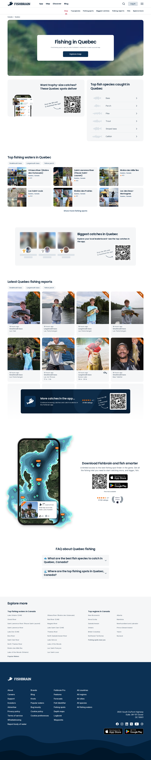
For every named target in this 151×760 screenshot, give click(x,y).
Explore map (75, 54)
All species (82, 703)
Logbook (58, 715)
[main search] (123, 3)
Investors (12, 703)
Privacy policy (14, 711)
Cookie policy (37, 711)
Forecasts (58, 699)
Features (57, 694)
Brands (34, 690)
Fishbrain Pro (59, 690)
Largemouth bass (33, 163)
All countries (82, 690)
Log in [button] (132, 4)
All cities (80, 699)
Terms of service (15, 715)
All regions (81, 694)
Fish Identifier (60, 703)
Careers (11, 694)
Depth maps (59, 711)
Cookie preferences (40, 715)
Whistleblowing (14, 720)
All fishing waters (84, 707)
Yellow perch (49, 163)
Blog (33, 694)
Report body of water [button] (17, 724)
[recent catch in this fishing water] (24, 314)
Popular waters (37, 703)
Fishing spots (59, 707)
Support (11, 699)
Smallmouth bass (15, 163)
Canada (10, 17)
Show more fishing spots (75, 210)
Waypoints (58, 720)
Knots (33, 699)
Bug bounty (36, 707)
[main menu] (142, 3)
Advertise (12, 707)
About (10, 690)
